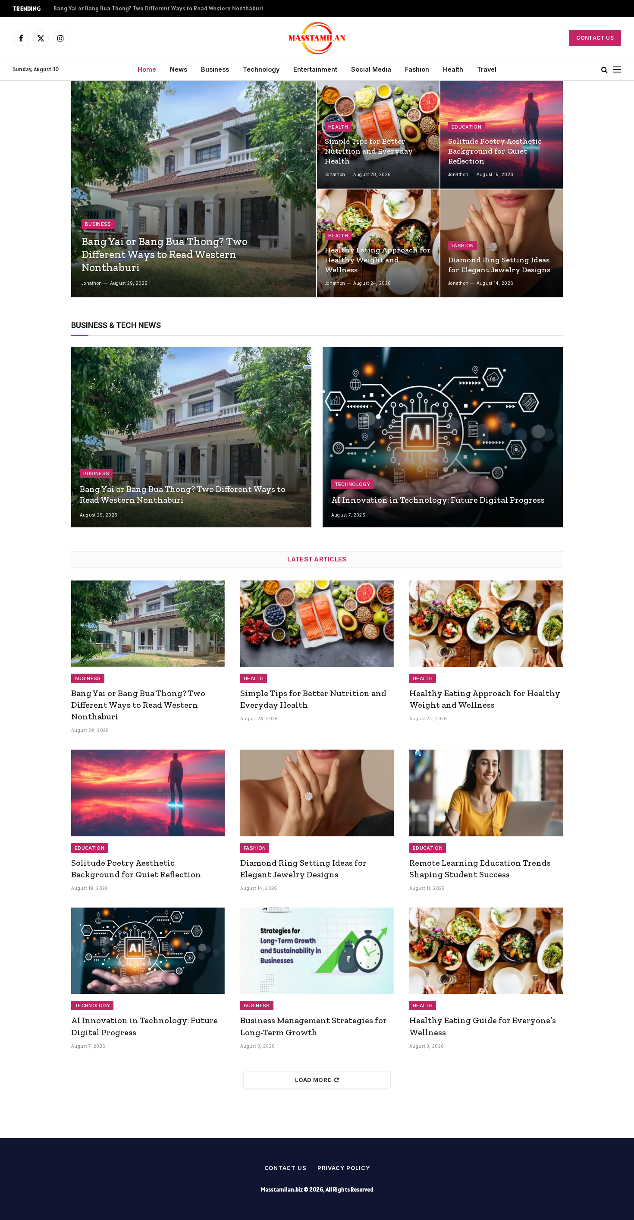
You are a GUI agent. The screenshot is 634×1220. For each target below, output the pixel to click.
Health (453, 69)
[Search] (604, 69)
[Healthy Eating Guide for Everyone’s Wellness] (486, 951)
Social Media (371, 69)
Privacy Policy (343, 1167)
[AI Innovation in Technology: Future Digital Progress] (443, 437)
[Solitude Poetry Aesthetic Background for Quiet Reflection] (501, 135)
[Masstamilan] (317, 38)
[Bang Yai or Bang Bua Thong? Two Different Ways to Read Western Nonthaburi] (193, 189)
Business (215, 69)
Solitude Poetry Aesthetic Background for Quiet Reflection (495, 151)
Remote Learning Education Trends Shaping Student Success (480, 868)
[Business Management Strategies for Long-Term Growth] (317, 951)
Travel (486, 69)
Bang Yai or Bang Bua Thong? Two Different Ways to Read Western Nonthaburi (165, 254)
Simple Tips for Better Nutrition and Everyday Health (125, 8)
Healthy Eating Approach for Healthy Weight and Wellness (378, 259)
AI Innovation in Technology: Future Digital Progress (438, 500)
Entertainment (315, 69)
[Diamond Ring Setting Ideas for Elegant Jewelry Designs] (501, 243)
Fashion (417, 69)
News (178, 69)
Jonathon (92, 283)
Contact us (285, 1167)
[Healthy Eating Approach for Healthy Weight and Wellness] (378, 243)
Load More (313, 1079)
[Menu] (617, 69)
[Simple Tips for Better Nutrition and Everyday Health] (378, 135)
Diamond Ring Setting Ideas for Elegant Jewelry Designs (499, 264)
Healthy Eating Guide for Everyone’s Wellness (482, 1026)
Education (466, 127)
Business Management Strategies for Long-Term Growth (313, 1026)
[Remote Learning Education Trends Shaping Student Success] (486, 793)
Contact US (595, 38)
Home (147, 69)
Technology (261, 69)
